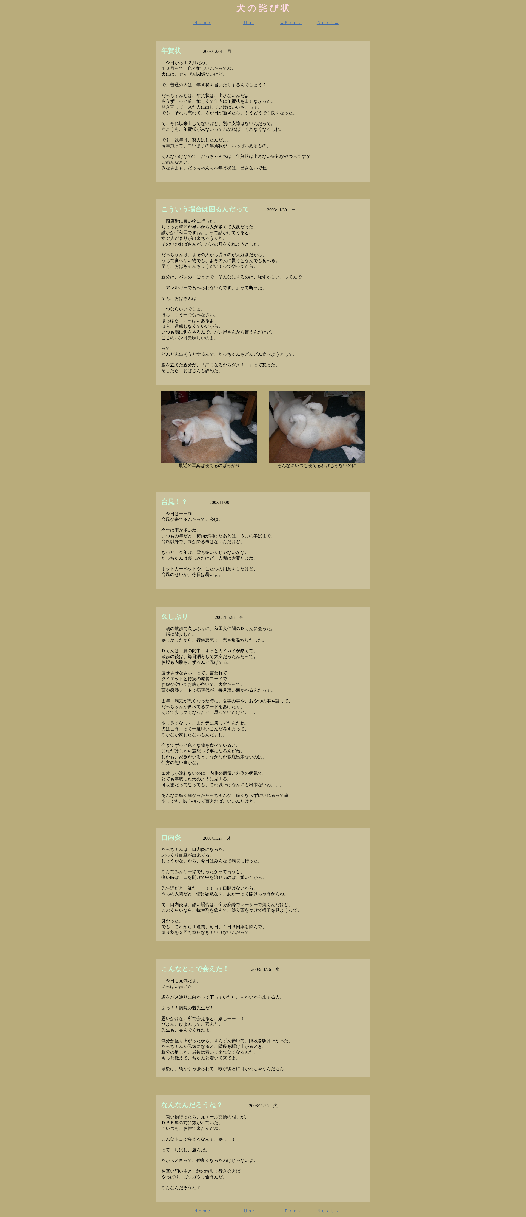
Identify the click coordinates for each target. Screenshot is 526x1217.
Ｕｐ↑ (248, 22)
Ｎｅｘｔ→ (328, 22)
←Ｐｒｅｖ (291, 22)
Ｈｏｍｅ (202, 22)
